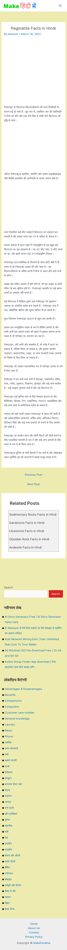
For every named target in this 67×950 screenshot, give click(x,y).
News (8, 730)
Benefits (10, 694)
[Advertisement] (33, 72)
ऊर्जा (7, 766)
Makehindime (41, 943)
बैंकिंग (7, 867)
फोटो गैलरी (10, 861)
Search (8, 587)
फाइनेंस (8, 849)
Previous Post (33, 474)
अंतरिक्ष (8, 742)
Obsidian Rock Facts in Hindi (29, 539)
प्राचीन (8, 843)
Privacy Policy (34, 936)
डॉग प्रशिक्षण (11, 813)
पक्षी (6, 831)
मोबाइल (8, 879)
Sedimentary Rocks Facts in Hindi (32, 514)
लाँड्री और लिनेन (13, 885)
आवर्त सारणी (11, 760)
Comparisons (13, 700)
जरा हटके (9, 807)
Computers (12, 706)
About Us (34, 928)
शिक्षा (7, 903)
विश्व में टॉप (10, 891)
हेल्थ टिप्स (9, 909)
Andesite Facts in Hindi (25, 547)
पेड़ (6, 837)
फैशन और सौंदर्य (12, 855)
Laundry (10, 724)
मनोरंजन (9, 873)
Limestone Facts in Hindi (26, 531)
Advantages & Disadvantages (23, 689)
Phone (9, 736)
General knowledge (17, 718)
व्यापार (8, 897)
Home (34, 923)
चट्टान (8, 795)
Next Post (33, 484)
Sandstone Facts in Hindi (26, 522)
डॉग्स (7, 819)
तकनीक (8, 825)
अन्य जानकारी (11, 748)
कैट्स (7, 790)
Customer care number (19, 712)
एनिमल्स (8, 772)
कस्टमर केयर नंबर (13, 784)
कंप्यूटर (8, 778)
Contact (34, 932)
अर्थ (6, 754)
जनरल (8, 801)
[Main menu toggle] (60, 5)
